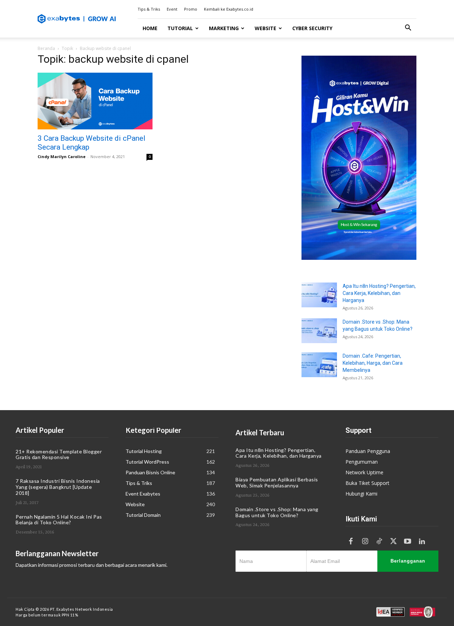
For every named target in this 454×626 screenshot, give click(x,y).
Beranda (46, 48)
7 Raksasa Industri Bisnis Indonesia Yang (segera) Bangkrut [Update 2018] (58, 487)
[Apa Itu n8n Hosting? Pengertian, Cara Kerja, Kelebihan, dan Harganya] (319, 295)
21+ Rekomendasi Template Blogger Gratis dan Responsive (59, 454)
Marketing (224, 28)
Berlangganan (408, 561)
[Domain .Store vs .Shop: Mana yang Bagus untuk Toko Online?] (319, 330)
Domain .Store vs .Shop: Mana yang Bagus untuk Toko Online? (277, 512)
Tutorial (180, 28)
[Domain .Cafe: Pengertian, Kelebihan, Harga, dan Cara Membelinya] (319, 364)
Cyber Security (312, 28)
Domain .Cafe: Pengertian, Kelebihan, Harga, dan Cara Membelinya (373, 363)
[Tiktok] (379, 541)
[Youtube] (407, 541)
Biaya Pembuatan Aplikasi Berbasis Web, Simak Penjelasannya (277, 482)
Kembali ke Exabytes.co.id (228, 9)
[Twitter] (393, 541)
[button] (407, 28)
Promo (190, 9)
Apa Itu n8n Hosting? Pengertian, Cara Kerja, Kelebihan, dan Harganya (379, 293)
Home (150, 28)
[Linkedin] (421, 541)
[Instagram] (365, 541)
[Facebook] (350, 541)
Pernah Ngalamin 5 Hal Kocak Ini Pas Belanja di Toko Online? (59, 520)
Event (172, 9)
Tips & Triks (149, 9)
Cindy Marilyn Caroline (61, 156)
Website (265, 28)
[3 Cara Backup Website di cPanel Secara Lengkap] (95, 101)
